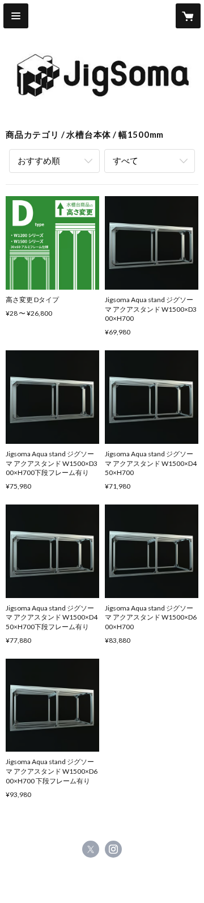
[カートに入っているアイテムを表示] (188, 15)
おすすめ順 (39, 160)
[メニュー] (15, 15)
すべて (125, 160)
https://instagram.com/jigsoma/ (113, 849)
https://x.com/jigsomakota (90, 849)
